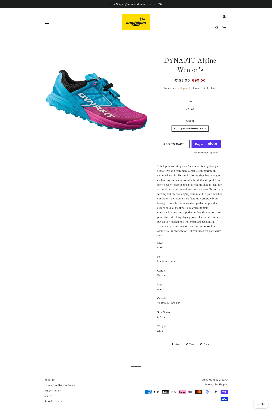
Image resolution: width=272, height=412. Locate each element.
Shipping (184, 88)
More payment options (206, 152)
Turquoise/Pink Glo (190, 128)
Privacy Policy (52, 390)
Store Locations (53, 401)
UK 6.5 (190, 108)
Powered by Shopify (216, 384)
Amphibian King (218, 380)
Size (190, 101)
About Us (49, 380)
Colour (190, 120)
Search (48, 396)
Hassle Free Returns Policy (59, 385)
